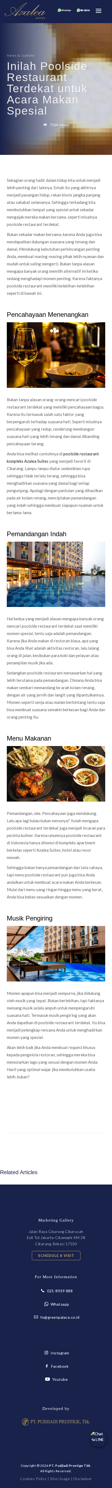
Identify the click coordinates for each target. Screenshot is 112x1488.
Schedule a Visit (56, 1255)
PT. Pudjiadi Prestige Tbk (70, 1466)
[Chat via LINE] (98, 1439)
